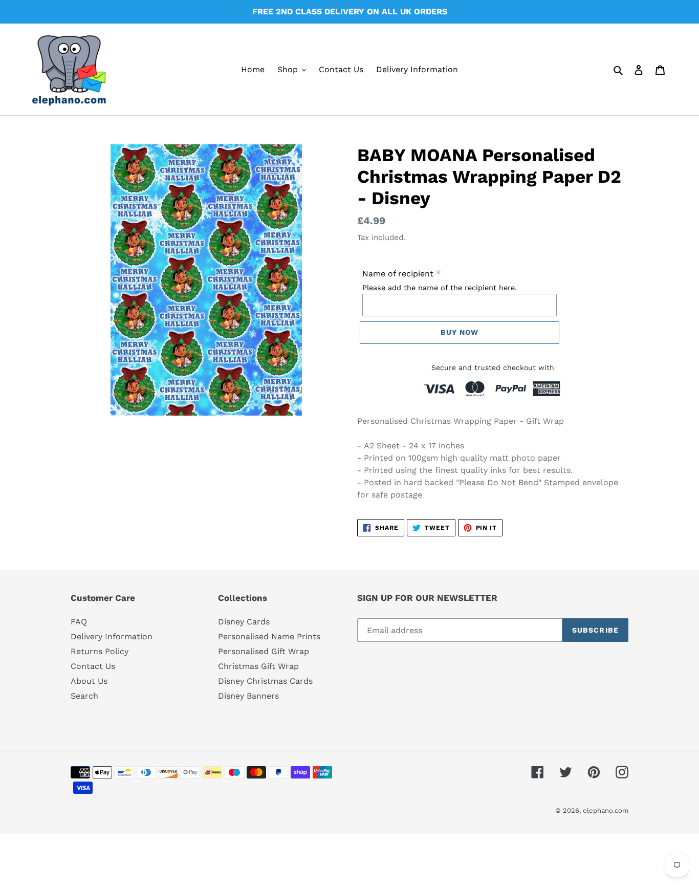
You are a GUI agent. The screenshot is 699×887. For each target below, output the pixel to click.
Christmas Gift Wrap (258, 666)
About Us (89, 681)
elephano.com (605, 810)
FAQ (79, 621)
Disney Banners (248, 696)
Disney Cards (244, 621)
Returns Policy (99, 651)
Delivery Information (111, 636)
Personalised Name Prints (269, 636)
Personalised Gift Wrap (263, 651)
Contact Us (93, 666)
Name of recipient (397, 273)
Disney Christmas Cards (265, 681)
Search (84, 696)
